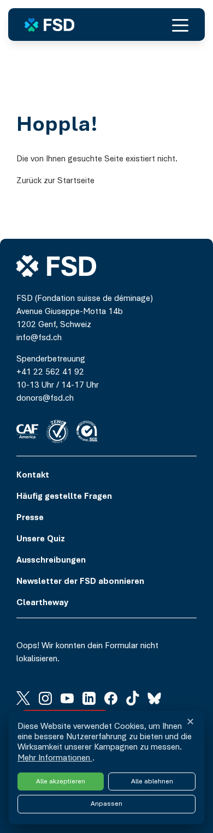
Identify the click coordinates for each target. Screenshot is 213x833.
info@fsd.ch (39, 338)
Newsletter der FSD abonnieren (80, 581)
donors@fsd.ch (45, 398)
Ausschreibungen (51, 560)
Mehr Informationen (54, 758)
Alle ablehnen (152, 781)
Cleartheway (42, 603)
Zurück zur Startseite (55, 181)
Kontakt (32, 475)
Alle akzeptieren (60, 781)
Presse (30, 518)
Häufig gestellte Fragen (64, 496)
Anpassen (106, 803)
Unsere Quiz (40, 539)
